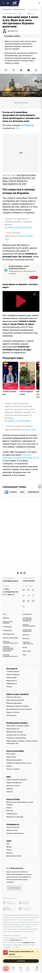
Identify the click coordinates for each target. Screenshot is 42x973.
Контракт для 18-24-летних (16, 735)
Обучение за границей (14, 817)
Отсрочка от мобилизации (16, 738)
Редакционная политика (8, 622)
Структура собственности (28, 643)
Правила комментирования (29, 625)
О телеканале (7, 627)
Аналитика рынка (12, 827)
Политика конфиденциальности (10, 642)
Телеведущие (7, 630)
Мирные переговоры (14, 703)
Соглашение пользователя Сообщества (27, 619)
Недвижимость (12, 824)
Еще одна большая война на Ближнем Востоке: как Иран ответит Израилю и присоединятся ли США (19, 179)
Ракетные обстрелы (13, 697)
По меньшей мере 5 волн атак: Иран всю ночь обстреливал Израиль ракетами (33, 9)
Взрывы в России (12, 712)
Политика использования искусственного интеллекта (8, 649)
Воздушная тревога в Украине (17, 706)
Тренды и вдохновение (14, 833)
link (24, 590)
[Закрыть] (37, 951)
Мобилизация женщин (14, 732)
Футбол (9, 847)
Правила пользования (10, 638)
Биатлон (9, 853)
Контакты (26, 635)
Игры (24, 655)
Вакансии (26, 638)
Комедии (9, 789)
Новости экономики (15, 751)
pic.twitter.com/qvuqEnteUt (18, 227)
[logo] (14, 3)
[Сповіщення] (39, 3)
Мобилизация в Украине (17, 723)
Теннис (9, 850)
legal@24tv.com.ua (29, 942)
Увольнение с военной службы (17, 726)
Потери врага (11, 715)
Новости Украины (12, 674)
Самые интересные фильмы (16, 780)
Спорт (9, 841)
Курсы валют (11, 757)
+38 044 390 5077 (29, 581)
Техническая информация (27, 630)
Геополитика (7, 9)
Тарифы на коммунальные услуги (18, 763)
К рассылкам (14, 888)
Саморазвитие (11, 814)
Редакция (6, 618)
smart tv (9, 909)
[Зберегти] (36, 70)
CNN (17, 128)
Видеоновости (11, 680)
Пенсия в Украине (13, 769)
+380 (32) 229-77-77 (15, 940)
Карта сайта (27, 651)
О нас (4, 614)
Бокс (8, 844)
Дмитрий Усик (13, 31)
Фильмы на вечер (12, 786)
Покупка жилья (12, 830)
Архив (25, 647)
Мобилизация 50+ (12, 729)
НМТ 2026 (9, 811)
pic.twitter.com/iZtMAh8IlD (18, 421)
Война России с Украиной (17, 694)
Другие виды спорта (13, 856)
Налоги (9, 766)
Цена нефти (10, 754)
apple (24, 903)
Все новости (11, 668)
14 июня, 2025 (29, 429)
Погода (9, 687)
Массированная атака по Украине (18, 709)
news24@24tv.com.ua (10, 581)
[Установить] (21, 956)
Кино (8, 777)
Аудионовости (11, 684)
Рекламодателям (8, 634)
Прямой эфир (11, 677)
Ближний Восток (19, 9)
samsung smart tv (24, 909)
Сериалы (9, 792)
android (9, 903)
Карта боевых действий (15, 700)
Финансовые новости (14, 760)
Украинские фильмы (14, 783)
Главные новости (12, 671)
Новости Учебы (13, 799)
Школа (8, 808)
